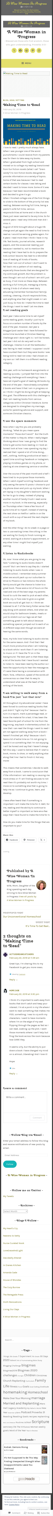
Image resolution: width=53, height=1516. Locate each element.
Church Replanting (14, 1380)
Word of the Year (17, 1430)
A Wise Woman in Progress (26, 34)
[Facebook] (20, 50)
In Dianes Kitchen (12, 1265)
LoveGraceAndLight (13, 1250)
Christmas (41, 1375)
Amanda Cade (10, 1272)
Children (30, 1375)
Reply (12, 979)
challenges (10, 1375)
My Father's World (34, 1408)
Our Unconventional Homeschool (22, 915)
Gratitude (44, 1387)
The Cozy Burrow (11, 1287)
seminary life (9, 1426)
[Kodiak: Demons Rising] (44, 1452)
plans (17, 1412)
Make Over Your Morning (17, 1398)
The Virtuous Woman (27, 1426)
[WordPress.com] (26, 50)
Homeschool (38, 1392)
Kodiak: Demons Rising (16, 1447)
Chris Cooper (10, 1450)
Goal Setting (17, 100)
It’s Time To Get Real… (38, 924)
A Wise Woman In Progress (16, 113)
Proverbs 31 (38, 1412)
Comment (37, 1117)
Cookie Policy (14, 1505)
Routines (20, 1422)
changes (21, 1376)
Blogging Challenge (12, 1366)
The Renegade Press (13, 1294)
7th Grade (35, 1356)
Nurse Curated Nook (13, 1243)
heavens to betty (11, 1235)
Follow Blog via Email (26, 1134)
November (11, 1413)
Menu (28, 63)
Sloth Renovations (12, 1302)
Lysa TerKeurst (10, 1471)
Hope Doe (14, 990)
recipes (33, 1416)
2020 (6, 1360)
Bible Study (37, 1360)
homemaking (15, 1392)
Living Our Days (11, 1309)
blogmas (28, 1365)
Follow (9, 1164)
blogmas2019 (10, 1370)
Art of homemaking (25, 1360)
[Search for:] (26, 1339)
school (27, 1422)
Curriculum (30, 1381)
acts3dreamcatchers (21, 954)
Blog (5, 100)
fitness (14, 1386)
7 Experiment (24, 1356)
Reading (7, 1416)
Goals (26, 1386)
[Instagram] (39, 50)
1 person (22, 974)
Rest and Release (9, 1422)
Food (20, 1387)
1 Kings (6, 1356)
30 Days (44, 1356)
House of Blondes (12, 1280)
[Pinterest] (32, 50)
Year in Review (32, 1431)
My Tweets (8, 1196)
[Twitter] (14, 50)
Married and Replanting (21, 1403)
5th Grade (14, 1356)
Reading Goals (21, 1416)
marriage (38, 1398)
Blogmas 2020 (27, 1370)
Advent (13, 1360)
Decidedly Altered (12, 1257)
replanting (43, 1416)
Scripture (40, 1421)
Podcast (26, 1412)
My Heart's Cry (10, 1228)
